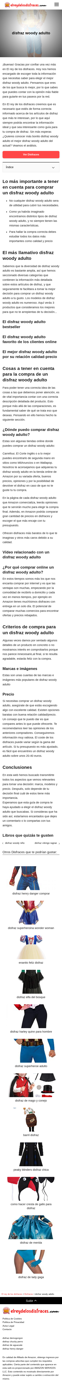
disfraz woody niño (14, 843)
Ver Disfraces (31, 154)
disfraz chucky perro (13, 1341)
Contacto (7, 1329)
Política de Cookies (12, 1318)
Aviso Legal (8, 1326)
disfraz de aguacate (12, 1345)
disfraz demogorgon (13, 1338)
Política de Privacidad (13, 1322)
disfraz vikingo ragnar (46, 843)
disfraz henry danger (13, 1348)
